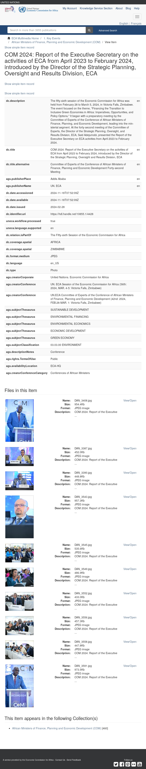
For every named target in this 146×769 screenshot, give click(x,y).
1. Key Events (52, 38)
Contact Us (60, 760)
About (119, 8)
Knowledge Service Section (96, 8)
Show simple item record (19, 47)
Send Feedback (74, 760)
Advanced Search (108, 30)
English (123, 23)
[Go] (89, 30)
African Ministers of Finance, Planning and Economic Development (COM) (56, 42)
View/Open (129, 400)
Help (137, 8)
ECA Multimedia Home (25, 38)
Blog (128, 8)
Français (136, 23)
